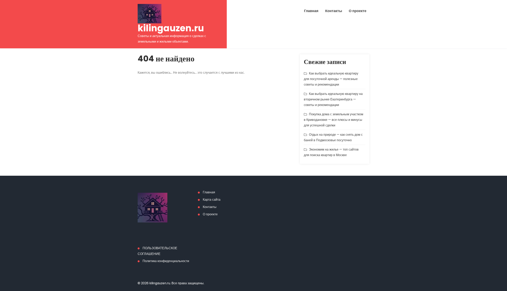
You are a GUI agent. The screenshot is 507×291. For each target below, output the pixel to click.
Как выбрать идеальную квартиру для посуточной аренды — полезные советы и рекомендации (331, 79)
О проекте (357, 11)
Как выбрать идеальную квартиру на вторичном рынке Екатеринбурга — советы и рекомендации (333, 99)
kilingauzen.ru (171, 28)
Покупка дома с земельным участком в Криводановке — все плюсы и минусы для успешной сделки (333, 120)
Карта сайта (211, 199)
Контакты (333, 11)
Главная (311, 11)
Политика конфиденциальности (166, 261)
